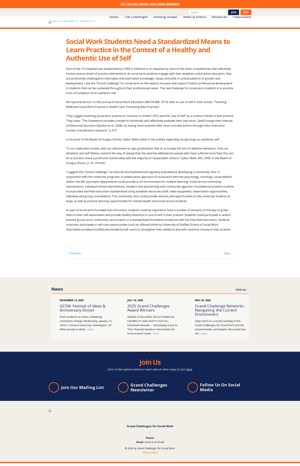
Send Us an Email (154, 442)
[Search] (224, 12)
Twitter (173, 12)
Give (246, 12)
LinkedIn (167, 12)
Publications (242, 17)
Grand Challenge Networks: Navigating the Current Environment (220, 310)
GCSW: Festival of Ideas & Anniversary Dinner (83, 308)
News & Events (194, 17)
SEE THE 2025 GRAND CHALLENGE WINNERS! (150, 4)
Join (233, 12)
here (189, 369)
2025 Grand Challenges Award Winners (148, 308)
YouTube (184, 12)
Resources (219, 17)
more (91, 329)
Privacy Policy (150, 452)
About (114, 17)
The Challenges (136, 17)
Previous (75, 253)
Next (227, 253)
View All (241, 289)
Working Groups (165, 17)
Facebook (179, 12)
